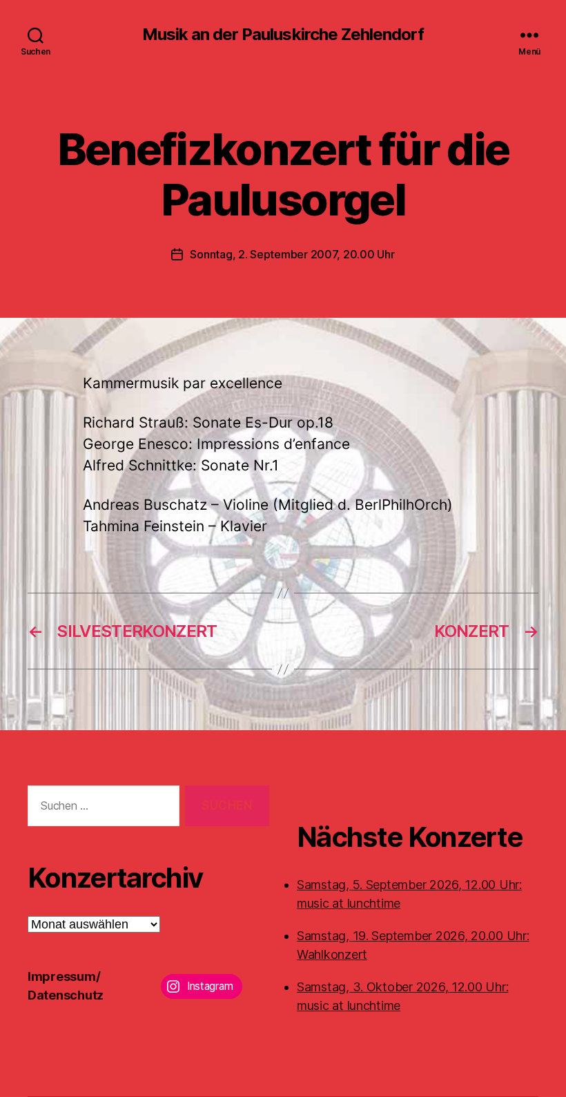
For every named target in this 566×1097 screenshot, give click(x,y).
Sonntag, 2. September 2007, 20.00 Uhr (292, 254)
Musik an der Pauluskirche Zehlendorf (282, 34)
